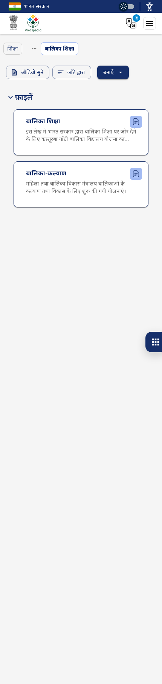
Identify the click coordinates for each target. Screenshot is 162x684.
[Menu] (149, 23)
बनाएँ (108, 72)
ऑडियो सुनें (32, 72)
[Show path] (34, 49)
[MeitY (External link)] (13, 23)
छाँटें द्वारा (76, 72)
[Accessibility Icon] (149, 6)
